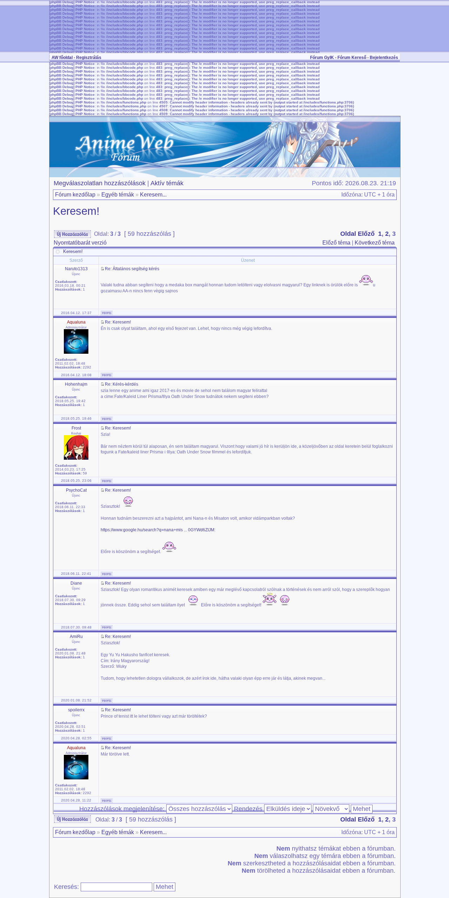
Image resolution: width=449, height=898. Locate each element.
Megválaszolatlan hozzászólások (100, 183)
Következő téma (375, 243)
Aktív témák (166, 183)
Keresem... (153, 195)
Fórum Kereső (351, 57)
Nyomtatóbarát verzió (80, 243)
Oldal (348, 233)
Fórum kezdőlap (75, 195)
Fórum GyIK (322, 57)
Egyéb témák (117, 195)
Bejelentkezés (384, 57)
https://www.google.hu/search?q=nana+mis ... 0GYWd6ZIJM (157, 529)
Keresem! (76, 211)
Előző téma (336, 243)
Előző (366, 233)
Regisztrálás (88, 57)
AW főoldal (62, 57)
